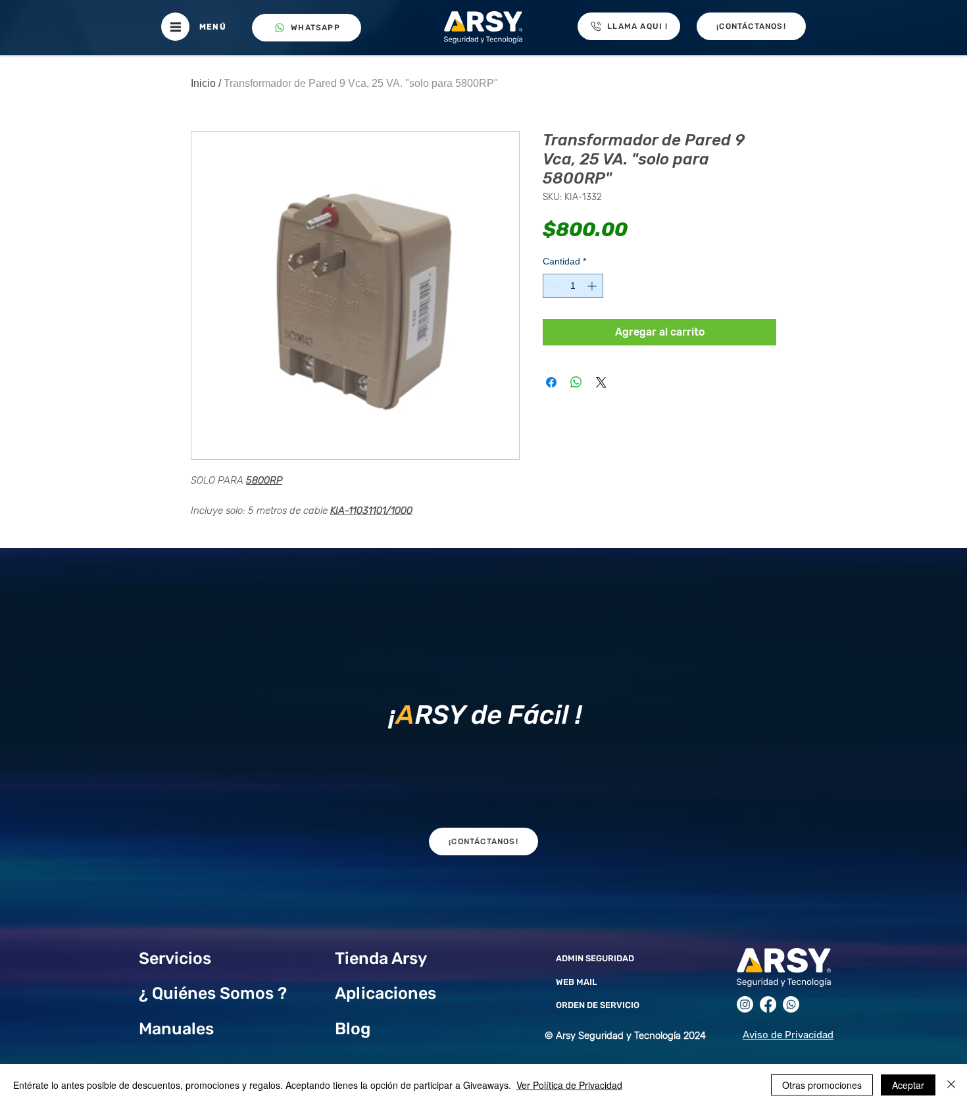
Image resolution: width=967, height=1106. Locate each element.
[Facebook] (768, 1004)
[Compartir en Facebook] (551, 382)
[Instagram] (745, 1004)
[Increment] (593, 285)
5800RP (264, 480)
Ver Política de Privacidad (569, 1085)
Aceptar (908, 1085)
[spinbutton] (573, 285)
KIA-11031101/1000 (371, 510)
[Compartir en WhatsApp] (576, 382)
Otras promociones (822, 1085)
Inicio (203, 83)
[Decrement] (553, 285)
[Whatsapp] (791, 1004)
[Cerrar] (951, 1084)
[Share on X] (601, 382)
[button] (175, 27)
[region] (483, 711)
